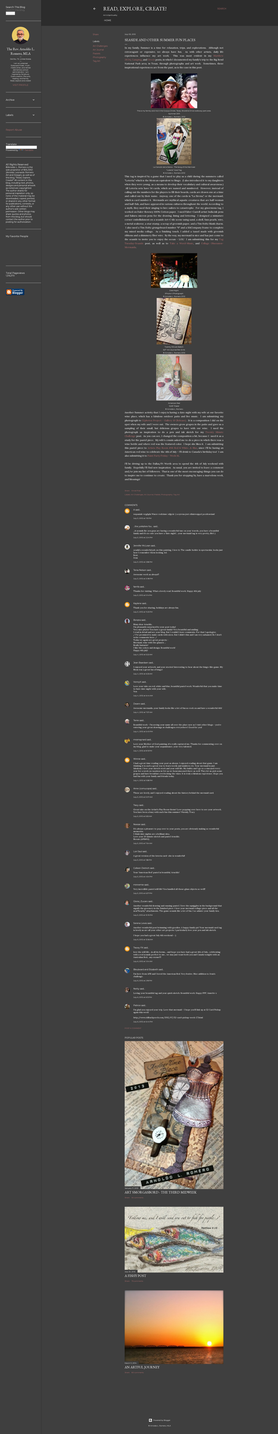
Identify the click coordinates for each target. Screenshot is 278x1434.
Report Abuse (14, 129)
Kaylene (137, 603)
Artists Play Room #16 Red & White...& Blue (172, 447)
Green (151, 59)
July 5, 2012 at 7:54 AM (142, 843)
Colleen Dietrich (141, 868)
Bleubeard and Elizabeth (145, 969)
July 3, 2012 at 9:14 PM (142, 595)
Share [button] (96, 34)
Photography (99, 57)
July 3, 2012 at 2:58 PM (142, 562)
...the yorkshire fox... (143, 526)
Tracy (136, 805)
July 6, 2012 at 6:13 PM (142, 997)
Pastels (96, 53)
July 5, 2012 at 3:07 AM (142, 797)
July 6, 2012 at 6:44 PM (143, 1022)
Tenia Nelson (139, 570)
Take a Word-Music (181, 243)
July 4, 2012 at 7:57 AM (142, 712)
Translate (28, 150)
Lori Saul (137, 851)
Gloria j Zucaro (140, 901)
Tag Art (96, 61)
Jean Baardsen (140, 662)
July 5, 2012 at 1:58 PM (142, 860)
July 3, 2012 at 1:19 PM (142, 518)
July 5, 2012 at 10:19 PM (143, 915)
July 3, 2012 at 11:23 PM (142, 612)
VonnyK (137, 682)
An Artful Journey (142, 1367)
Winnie (136, 759)
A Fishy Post (135, 1275)
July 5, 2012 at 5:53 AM (142, 816)
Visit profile (20, 85)
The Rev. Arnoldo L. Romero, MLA (20, 51)
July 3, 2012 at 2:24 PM (142, 537)
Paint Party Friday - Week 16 (163, 455)
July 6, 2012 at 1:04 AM (142, 961)
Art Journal (98, 49)
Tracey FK (138, 947)
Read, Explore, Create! (135, 8)
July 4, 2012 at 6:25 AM (142, 674)
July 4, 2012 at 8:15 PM (142, 751)
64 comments (137, 1197)
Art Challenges (100, 46)
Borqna (137, 620)
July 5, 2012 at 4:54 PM (142, 876)
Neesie (136, 824)
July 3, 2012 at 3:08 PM (143, 578)
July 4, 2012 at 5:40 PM (143, 731)
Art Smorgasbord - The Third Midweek (160, 1192)
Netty (136, 988)
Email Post (136, 491)
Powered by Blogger (161, 1420)
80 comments (138, 1372)
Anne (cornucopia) (142, 788)
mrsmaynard (139, 739)
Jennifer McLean (141, 545)
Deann (136, 703)
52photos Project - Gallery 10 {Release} (164, 420)
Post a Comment (133, 1028)
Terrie (136, 720)
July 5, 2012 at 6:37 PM (142, 893)
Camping (137, 59)
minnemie (138, 884)
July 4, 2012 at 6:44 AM (143, 696)
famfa (136, 586)
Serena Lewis (140, 923)
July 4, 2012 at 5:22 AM (142, 654)
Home (107, 20)
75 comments (137, 1281)
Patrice (137, 1005)
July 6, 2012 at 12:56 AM (143, 939)
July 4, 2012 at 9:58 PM (142, 780)
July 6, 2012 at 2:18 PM (142, 980)
